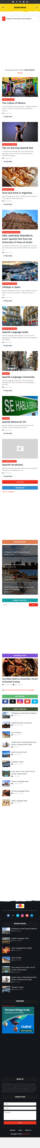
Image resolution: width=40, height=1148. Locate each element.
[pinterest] (23, 2)
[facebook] (13, 2)
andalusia (6, 373)
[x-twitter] (16, 2)
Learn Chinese (9, 577)
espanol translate (8, 99)
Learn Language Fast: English (21, 948)
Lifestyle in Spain (11, 287)
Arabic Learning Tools (19, 752)
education (6, 418)
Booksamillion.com (8, 1006)
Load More (20, 482)
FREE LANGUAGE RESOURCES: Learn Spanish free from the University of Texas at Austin (17, 239)
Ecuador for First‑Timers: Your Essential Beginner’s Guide (18, 19)
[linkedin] (31, 915)
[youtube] (27, 701)
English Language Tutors (20, 938)
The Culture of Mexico (13, 103)
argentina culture (8, 189)
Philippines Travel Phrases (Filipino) (17, 552)
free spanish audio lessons (11, 232)
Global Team (8, 113)
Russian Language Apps (19, 781)
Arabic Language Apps (19, 801)
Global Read (20, 7)
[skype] (27, 2)
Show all (20, 72)
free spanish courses (9, 461)
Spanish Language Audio (15, 332)
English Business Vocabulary (14, 565)
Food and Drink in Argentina (17, 192)
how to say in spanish (9, 144)
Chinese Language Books (20, 791)
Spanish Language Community (18, 377)
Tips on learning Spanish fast (17, 147)
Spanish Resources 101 (14, 421)
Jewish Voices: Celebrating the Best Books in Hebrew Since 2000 (19, 588)
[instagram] (20, 2)
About (20, 1130)
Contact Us (28, 1130)
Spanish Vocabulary (12, 464)
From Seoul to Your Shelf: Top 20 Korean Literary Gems (23, 773)
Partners (12, 1130)
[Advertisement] (20, 44)
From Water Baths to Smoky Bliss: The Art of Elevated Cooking (20, 680)
